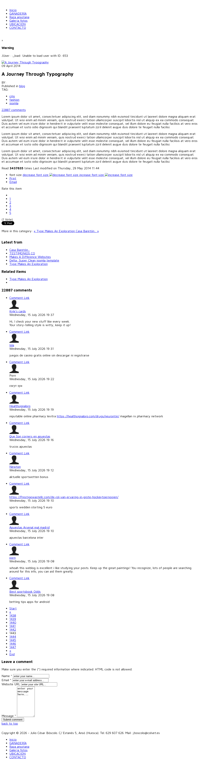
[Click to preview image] (25, 62)
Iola (11, 345)
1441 (12, 626)
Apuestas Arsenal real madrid (29, 527)
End (12, 654)
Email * (6, 680)
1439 (12, 619)
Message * (9, 716)
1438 (12, 615)
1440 (12, 622)
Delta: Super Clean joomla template (34, 260)
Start (13, 608)
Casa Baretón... (19, 250)
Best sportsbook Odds (25, 591)
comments (14, 110)
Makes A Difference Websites (30, 257)
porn (12, 557)
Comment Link (19, 297)
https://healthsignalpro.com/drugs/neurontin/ (88, 416)
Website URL (11, 684)
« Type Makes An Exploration (55, 231)
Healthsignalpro (19, 406)
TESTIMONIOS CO (22, 253)
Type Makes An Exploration (28, 264)
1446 (12, 643)
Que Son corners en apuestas (29, 436)
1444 (12, 636)
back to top (10, 723)
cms (12, 96)
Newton (15, 466)
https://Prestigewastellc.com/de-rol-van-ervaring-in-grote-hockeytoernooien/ (63, 497)
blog (22, 86)
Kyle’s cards (17, 311)
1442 (12, 629)
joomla (13, 103)
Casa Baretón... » (87, 231)
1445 (12, 640)
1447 (12, 647)
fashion (14, 99)
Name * (7, 676)
